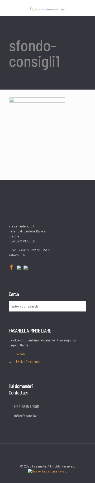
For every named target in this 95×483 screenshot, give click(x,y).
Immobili (21, 354)
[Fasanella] (47, 7)
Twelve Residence (28, 362)
